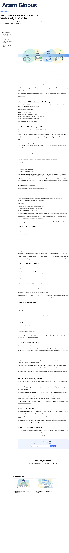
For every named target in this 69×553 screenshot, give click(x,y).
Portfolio (57, 4)
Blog (66, 4)
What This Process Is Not (7, 43)
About (45, 4)
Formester (58, 93)
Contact (42, 517)
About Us (42, 508)
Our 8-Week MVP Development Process (8, 38)
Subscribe (53, 446)
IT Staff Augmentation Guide (64, 508)
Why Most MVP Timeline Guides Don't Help (7, 35)
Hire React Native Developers (55, 536)
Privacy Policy (58, 549)
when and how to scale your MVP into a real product (36, 373)
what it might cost (40, 432)
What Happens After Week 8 (7, 39)
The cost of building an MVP (51, 387)
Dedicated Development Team (49, 513)
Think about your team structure (24, 403)
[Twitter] (65, 549)
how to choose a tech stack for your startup (57, 216)
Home (41, 4)
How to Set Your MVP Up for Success (7, 42)
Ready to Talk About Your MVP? (7, 46)
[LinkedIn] (63, 549)
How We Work (53, 4)
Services (49, 4)
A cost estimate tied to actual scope (26, 171)
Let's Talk (43, 466)
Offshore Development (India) (49, 529)
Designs (61, 4)
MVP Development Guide (64, 512)
